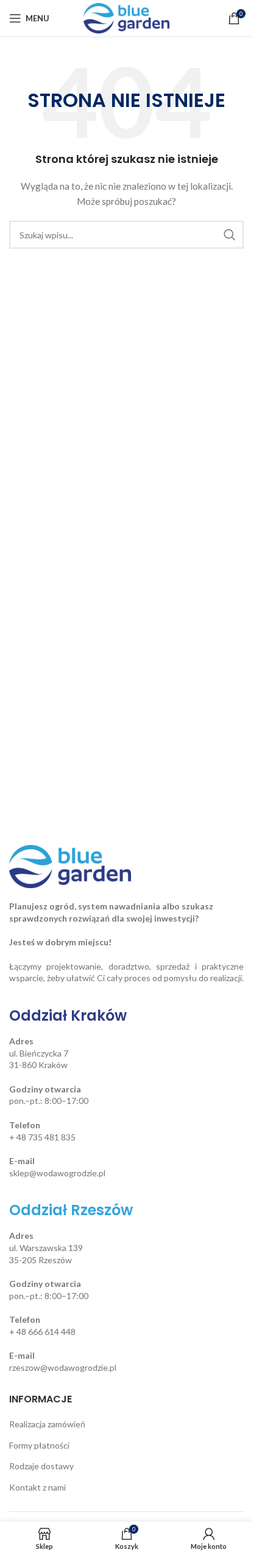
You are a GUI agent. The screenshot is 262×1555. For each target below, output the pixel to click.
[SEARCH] (230, 235)
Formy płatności (39, 1445)
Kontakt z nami (37, 1487)
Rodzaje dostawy (41, 1466)
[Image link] (70, 865)
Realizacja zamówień (47, 1424)
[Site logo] (126, 17)
